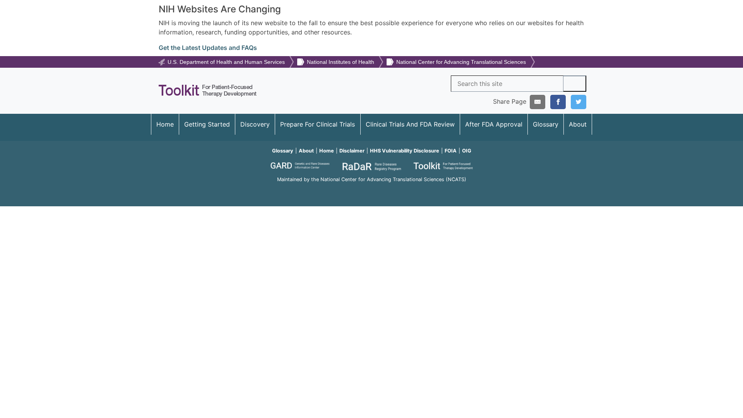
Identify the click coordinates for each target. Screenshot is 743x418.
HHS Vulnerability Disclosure (404, 151)
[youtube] (371, 190)
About (578, 124)
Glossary (545, 124)
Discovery (255, 124)
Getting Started (207, 124)
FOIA (451, 151)
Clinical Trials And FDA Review (410, 124)
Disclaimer (352, 151)
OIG (466, 151)
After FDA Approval (493, 124)
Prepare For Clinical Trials (317, 124)
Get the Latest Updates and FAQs (208, 47)
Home (165, 124)
